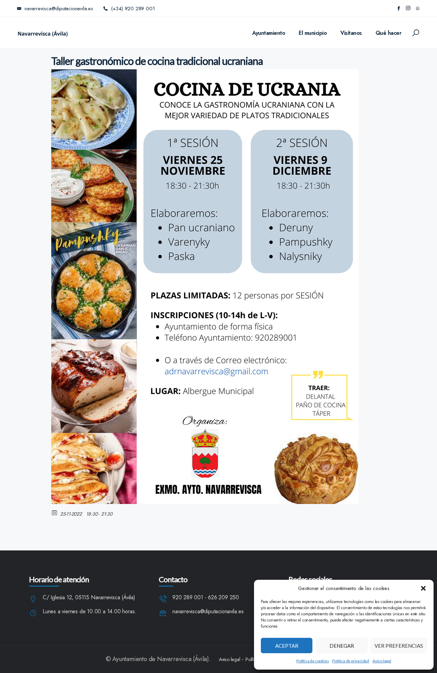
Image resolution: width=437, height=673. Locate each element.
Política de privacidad (350, 660)
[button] (423, 588)
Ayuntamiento (268, 33)
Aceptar (286, 646)
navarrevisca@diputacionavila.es (208, 611)
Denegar (341, 646)
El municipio (313, 33)
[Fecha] (54, 512)
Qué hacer (388, 33)
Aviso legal (381, 660)
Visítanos (351, 33)
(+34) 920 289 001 (133, 8)
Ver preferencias (399, 646)
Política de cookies (312, 660)
